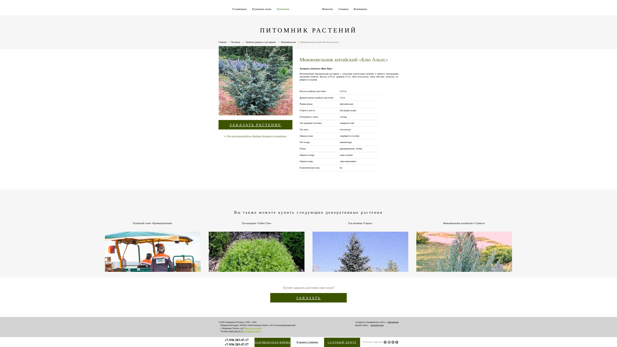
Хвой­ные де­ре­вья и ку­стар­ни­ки (260, 42)
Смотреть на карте (253, 328)
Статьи (343, 9)
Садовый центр (342, 342)
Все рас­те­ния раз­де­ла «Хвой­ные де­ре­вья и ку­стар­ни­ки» (257, 136)
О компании (239, 9)
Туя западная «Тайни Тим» (256, 223)
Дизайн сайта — (369, 325)
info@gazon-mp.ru (252, 331)
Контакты (360, 9)
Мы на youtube (396, 342)
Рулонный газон (261, 9)
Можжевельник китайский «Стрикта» (464, 223)
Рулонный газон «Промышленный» (152, 223)
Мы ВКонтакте (389, 342)
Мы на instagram (392, 342)
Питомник (283, 9)
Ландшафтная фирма (272, 342)
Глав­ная (222, 42)
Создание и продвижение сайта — (376, 322)
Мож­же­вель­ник (288, 42)
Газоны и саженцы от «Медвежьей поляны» (308, 8)
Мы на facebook (385, 342)
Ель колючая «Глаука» (360, 223)
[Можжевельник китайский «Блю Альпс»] (255, 81)
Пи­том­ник (235, 42)
